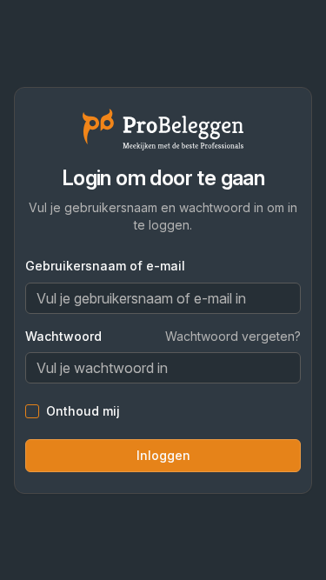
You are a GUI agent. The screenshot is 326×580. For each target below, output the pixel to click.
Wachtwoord (63, 336)
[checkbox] (32, 411)
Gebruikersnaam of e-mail (105, 265)
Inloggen (163, 455)
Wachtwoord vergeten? (233, 336)
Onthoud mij (83, 411)
